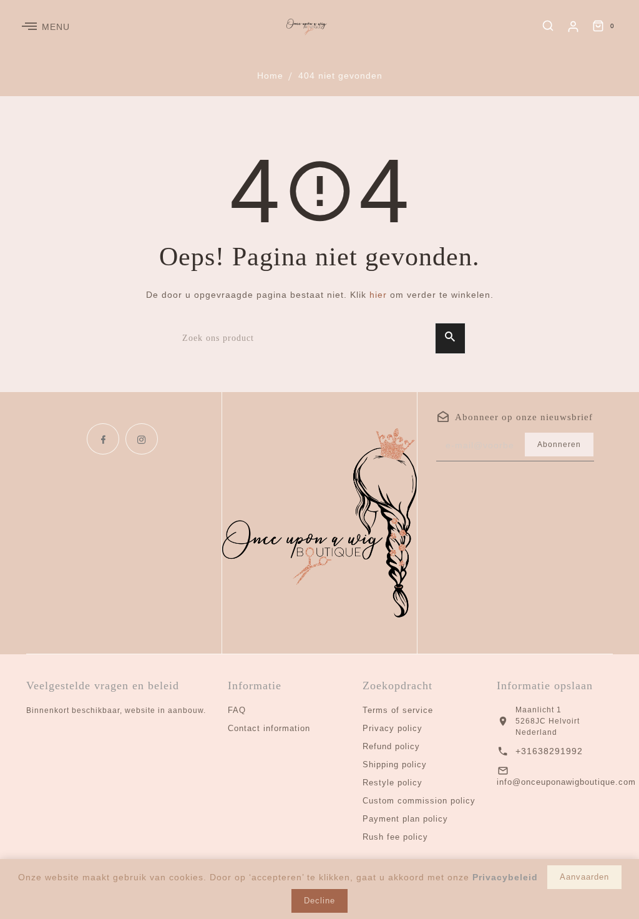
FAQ (237, 710)
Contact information (269, 728)
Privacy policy (392, 728)
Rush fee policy (395, 837)
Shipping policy (395, 764)
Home (270, 76)
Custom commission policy (419, 800)
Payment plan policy (405, 818)
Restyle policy (392, 782)
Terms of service (398, 710)
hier (378, 295)
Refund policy (391, 746)
